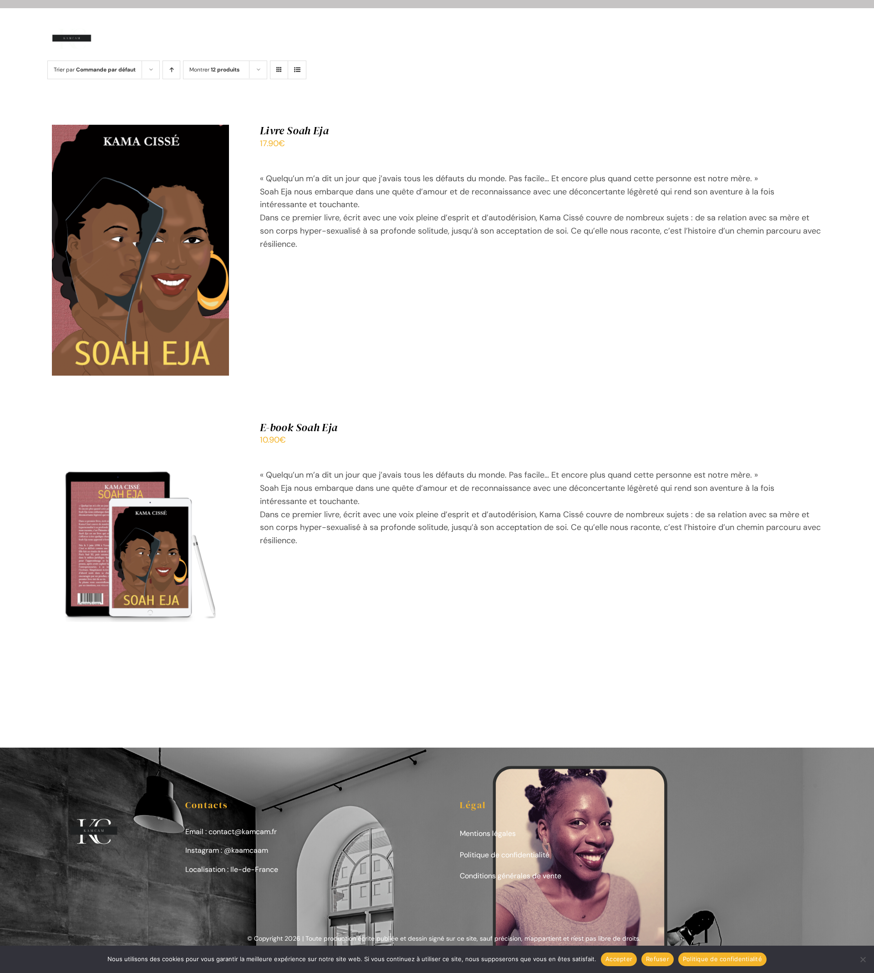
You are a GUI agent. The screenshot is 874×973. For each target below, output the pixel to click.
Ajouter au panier (121, 252)
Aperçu (177, 252)
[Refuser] (862, 959)
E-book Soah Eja (298, 427)
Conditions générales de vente (510, 876)
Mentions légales (488, 833)
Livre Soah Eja (294, 130)
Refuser (657, 959)
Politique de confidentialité (504, 855)
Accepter (618, 959)
